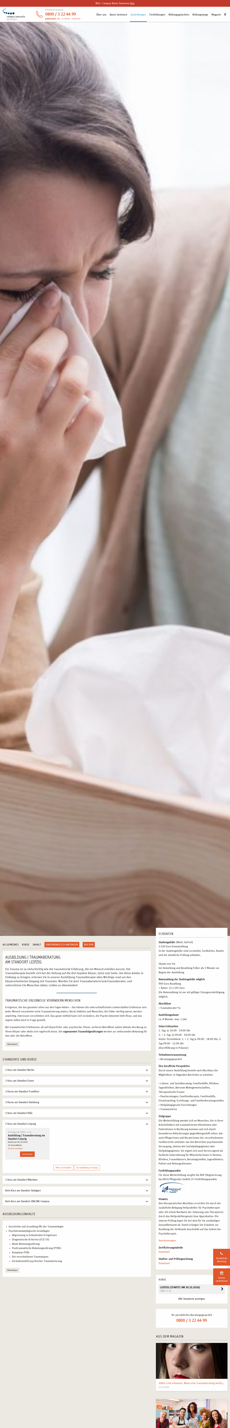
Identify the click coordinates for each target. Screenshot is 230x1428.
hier (132, 3)
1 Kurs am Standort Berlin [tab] (19, 1070)
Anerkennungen (167, 1240)
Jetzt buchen (27, 1154)
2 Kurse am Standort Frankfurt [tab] (22, 1091)
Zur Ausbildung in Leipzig (87, 1168)
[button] (7, 1420)
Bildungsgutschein (179, 14)
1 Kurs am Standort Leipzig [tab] (20, 1123)
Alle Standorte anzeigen (191, 1298)
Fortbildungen (157, 14)
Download (164, 1251)
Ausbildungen (138, 14)
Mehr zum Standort (63, 1168)
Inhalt (37, 944)
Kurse (25, 944)
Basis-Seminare (118, 14)
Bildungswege (200, 14)
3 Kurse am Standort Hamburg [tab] (22, 1102)
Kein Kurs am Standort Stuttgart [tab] (23, 1190)
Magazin (216, 14)
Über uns (101, 14)
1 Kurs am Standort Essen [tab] (19, 1080)
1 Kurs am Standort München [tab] (21, 1179)
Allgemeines (11, 944)
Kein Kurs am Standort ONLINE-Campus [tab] (27, 1201)
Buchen (88, 944)
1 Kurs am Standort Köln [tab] (18, 1113)
